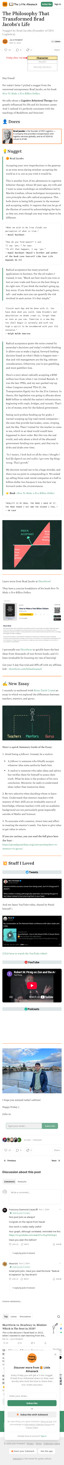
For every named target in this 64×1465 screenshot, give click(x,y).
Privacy (30, 1443)
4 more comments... (12, 1301)
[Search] (59, 1317)
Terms (39, 1443)
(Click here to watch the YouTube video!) (24, 954)
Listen (57, 41)
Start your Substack (24, 1451)
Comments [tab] (9, 1181)
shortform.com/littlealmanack (25, 669)
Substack (17, 1458)
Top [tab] (6, 1316)
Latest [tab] (14, 1316)
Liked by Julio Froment (21, 1213)
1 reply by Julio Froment (23, 1253)
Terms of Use (46, 1421)
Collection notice (51, 1443)
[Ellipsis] (60, 1209)
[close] (55, 1354)
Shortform (44, 581)
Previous (11, 1160)
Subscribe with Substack (34, 1414)
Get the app (47, 1451)
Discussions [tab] (25, 1316)
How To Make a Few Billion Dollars (21, 94)
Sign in (57, 4)
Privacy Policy (32, 1427)
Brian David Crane (44, 690)
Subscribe (46, 4)
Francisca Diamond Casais (22, 1209)
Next (54, 1160)
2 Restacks (37, 1140)
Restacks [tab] (22, 1181)
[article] (32, 1334)
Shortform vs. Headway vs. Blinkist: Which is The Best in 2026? (24, 1326)
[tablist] (15, 1182)
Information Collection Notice (37, 1424)
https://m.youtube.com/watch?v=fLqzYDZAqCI (33, 1234)
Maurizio (13, 1263)
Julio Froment (16, 40)
